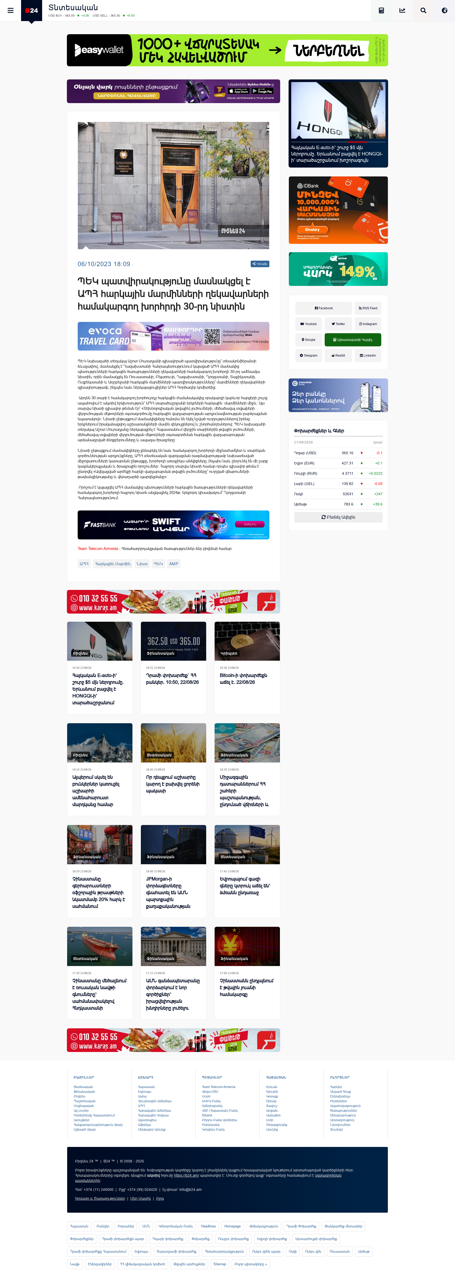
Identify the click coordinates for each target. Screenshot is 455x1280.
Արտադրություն (342, 1120)
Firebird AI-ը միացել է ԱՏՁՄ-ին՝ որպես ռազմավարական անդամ (334, 150)
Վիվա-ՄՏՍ (210, 1092)
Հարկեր (336, 1087)
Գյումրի (272, 1092)
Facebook (325, 308)
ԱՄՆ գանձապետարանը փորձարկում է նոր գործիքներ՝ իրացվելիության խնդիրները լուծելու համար (173, 998)
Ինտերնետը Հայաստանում (94, 1115)
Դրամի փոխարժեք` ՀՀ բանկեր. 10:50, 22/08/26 (172, 679)
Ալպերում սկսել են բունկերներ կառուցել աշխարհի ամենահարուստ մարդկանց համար (95, 791)
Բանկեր (103, 1226)
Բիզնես (80, 653)
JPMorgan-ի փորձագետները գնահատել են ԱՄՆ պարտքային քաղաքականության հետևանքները (168, 896)
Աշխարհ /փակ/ (85, 1129)
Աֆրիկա (144, 1125)
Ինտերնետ (338, 1101)
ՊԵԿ (158, 563)
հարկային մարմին (113, 563)
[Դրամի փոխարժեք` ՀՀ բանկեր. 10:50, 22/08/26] (173, 641)
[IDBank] (338, 210)
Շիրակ (271, 1101)
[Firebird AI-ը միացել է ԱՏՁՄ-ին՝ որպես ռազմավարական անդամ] (338, 110)
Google (309, 340)
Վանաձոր (273, 1115)
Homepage (232, 1226)
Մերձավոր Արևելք (152, 1129)
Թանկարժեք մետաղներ (343, 1226)
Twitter (340, 324)
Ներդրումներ (340, 1125)
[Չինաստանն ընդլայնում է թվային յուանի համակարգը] (247, 946)
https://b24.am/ (186, 1175)
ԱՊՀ (84, 563)
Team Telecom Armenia (218, 1087)
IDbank (207, 1115)
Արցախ (272, 1110)
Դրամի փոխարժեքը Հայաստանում (98, 1251)
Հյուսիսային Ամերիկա (154, 1101)
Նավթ (75, 1264)
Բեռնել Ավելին (340, 517)
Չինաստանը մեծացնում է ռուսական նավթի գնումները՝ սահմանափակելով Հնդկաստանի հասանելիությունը (99, 998)
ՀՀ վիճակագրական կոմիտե (142, 1264)
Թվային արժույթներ (189, 1264)
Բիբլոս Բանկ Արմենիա (219, 1120)
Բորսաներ (126, 1226)
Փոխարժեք (201, 1239)
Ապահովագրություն (345, 1106)
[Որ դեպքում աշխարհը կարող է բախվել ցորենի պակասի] (173, 742)
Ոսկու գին (313, 1251)
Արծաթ (364, 1251)
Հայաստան (146, 1087)
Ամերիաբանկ (212, 1106)
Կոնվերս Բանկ (213, 1129)
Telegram (310, 355)
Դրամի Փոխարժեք (301, 1226)
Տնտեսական (73, 7)
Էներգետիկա (340, 1096)
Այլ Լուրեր (81, 1110)
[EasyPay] (227, 50)
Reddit (340, 355)
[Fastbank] (173, 524)
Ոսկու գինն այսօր (266, 1251)
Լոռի (269, 1120)
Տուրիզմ (336, 1129)
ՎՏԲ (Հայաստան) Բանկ (220, 1110)
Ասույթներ (82, 1120)
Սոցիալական (84, 1106)
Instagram (369, 324)
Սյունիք (272, 1129)
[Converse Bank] (338, 395)
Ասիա (142, 1096)
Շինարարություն (343, 1115)
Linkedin (369, 355)
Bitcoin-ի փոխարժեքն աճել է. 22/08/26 (243, 679)
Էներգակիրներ (100, 1264)
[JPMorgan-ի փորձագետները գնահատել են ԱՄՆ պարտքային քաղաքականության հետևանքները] (173, 844)
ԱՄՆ (146, 1226)
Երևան (271, 1087)
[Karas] (173, 602)
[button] (300, 142)
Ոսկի (298, 494)
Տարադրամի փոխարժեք (176, 1251)
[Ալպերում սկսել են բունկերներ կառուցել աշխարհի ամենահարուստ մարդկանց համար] (99, 742)
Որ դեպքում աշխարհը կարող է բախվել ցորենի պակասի (173, 784)
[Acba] (338, 269)
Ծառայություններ (343, 1110)
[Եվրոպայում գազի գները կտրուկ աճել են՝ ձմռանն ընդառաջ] (247, 844)
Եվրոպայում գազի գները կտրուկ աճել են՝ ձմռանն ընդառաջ (245, 885)
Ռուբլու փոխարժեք (233, 1239)
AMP (174, 563)
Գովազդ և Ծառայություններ (100, 1198)
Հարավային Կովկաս (153, 1115)
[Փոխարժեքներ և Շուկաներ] (402, 11)
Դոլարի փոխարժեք (167, 1239)
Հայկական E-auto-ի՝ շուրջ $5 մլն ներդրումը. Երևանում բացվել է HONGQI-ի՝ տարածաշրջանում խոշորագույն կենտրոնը (98, 692)
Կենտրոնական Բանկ (175, 1226)
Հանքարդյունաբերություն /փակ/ (98, 1125)
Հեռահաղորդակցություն (224, 1251)
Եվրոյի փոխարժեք (272, 1239)
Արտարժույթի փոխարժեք (316, 1239)
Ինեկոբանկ (211, 1125)
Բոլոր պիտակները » (251, 1264)
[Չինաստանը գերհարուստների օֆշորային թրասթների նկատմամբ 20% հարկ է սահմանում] (99, 844)
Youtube (310, 324)
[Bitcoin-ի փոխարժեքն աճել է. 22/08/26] (247, 641)
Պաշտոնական (85, 1101)
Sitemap (220, 1264)
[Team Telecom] (173, 336)
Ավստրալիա (147, 1120)
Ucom (206, 1096)
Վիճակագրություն (263, 1226)
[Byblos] (173, 91)
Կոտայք (272, 1096)
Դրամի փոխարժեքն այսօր (123, 1239)
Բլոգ (160, 1198)
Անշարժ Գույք (340, 1092)
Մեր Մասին (140, 1198)
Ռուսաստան (340, 1251)
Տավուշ (271, 1106)
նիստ (142, 563)
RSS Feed (369, 308)
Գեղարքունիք (276, 1125)
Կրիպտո (229, 653)
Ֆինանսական (161, 653)
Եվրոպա (144, 1092)
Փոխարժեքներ (81, 1239)
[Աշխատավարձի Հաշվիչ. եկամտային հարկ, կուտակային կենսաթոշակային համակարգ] (381, 11)
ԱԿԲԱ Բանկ (211, 1101)
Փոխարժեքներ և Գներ (319, 430)
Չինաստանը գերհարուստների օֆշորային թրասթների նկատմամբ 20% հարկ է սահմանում (98, 892)
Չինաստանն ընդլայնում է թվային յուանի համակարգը (246, 987)
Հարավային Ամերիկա (154, 1110)
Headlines (208, 1226)
